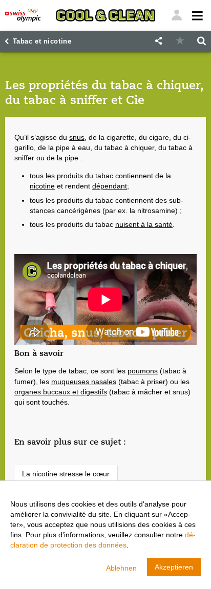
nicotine (42, 186)
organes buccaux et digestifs (60, 392)
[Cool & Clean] (105, 15)
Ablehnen (121, 568)
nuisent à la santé (144, 224)
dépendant (109, 186)
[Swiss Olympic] (23, 15)
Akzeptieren (174, 567)
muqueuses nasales (83, 381)
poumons (143, 371)
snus (77, 137)
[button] (158, 41)
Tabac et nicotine (42, 41)
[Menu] (177, 15)
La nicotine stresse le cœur (66, 474)
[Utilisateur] (196, 15)
